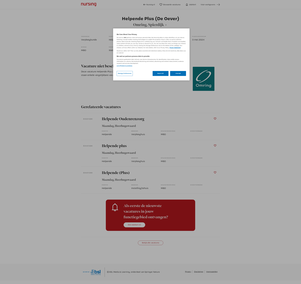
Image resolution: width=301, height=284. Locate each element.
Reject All (160, 73)
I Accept (178, 73)
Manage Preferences (124, 73)
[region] (151, 54)
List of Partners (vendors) (124, 66)
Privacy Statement (175, 47)
